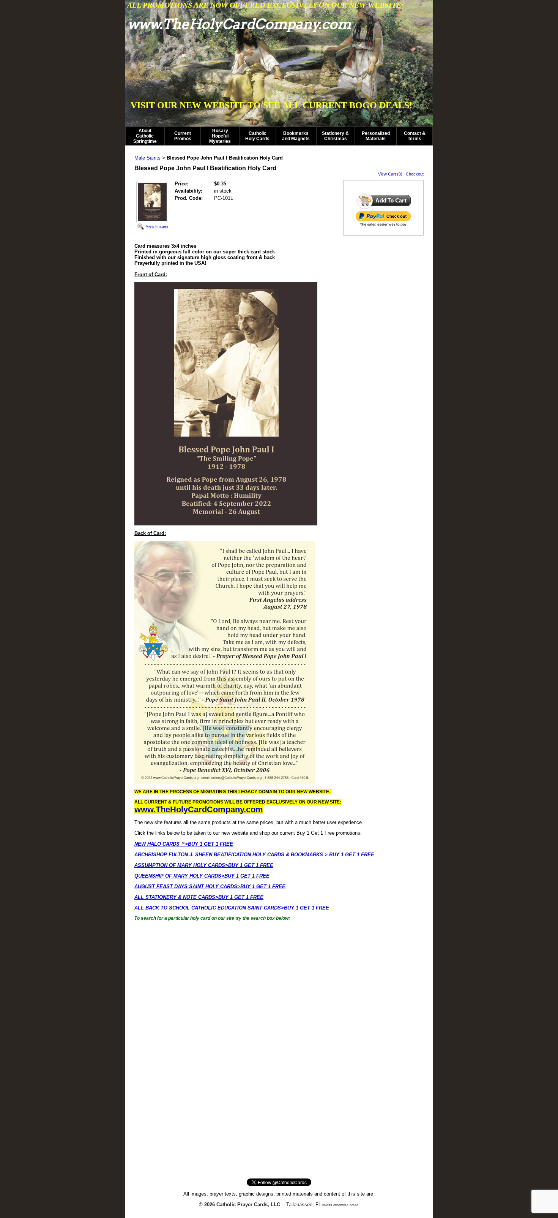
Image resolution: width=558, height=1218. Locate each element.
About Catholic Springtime (145, 136)
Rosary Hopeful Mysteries (220, 136)
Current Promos (182, 136)
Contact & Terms (415, 136)
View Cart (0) (390, 174)
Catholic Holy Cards (257, 136)
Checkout (415, 174)
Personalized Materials (376, 136)
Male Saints (147, 158)
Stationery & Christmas (335, 136)
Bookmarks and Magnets (296, 136)
